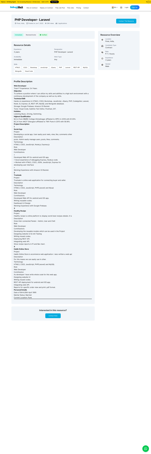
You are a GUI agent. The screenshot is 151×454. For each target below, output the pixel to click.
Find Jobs (70, 8)
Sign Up (134, 7)
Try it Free (54, 2)
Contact (86, 8)
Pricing (78, 8)
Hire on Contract (32, 8)
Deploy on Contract (46, 8)
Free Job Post (60, 8)
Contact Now (53, 316)
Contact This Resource (126, 21)
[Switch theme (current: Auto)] (121, 7)
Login (126, 7)
